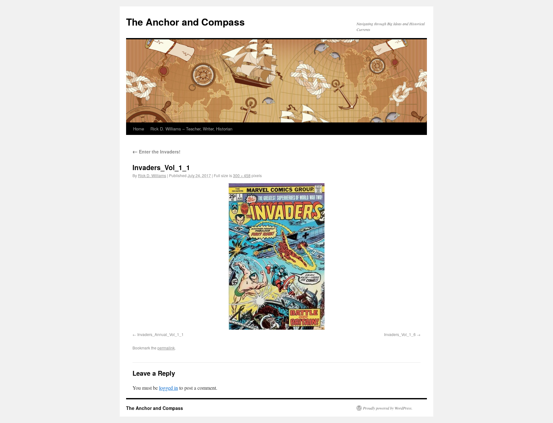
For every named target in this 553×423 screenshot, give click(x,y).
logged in (168, 387)
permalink (166, 347)
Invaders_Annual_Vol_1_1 (160, 334)
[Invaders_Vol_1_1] (276, 256)
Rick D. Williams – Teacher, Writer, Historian (191, 129)
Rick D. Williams (152, 175)
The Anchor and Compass (185, 21)
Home (138, 129)
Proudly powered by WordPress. (388, 408)
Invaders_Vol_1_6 (400, 334)
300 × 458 (242, 175)
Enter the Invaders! (156, 151)
